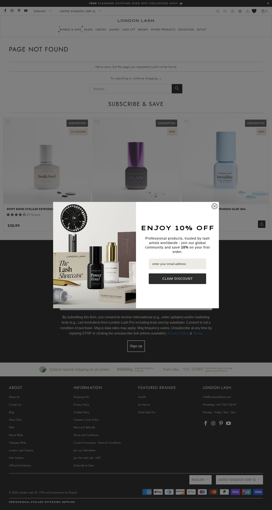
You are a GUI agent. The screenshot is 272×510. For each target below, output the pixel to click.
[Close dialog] (214, 206)
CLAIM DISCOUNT (177, 278)
